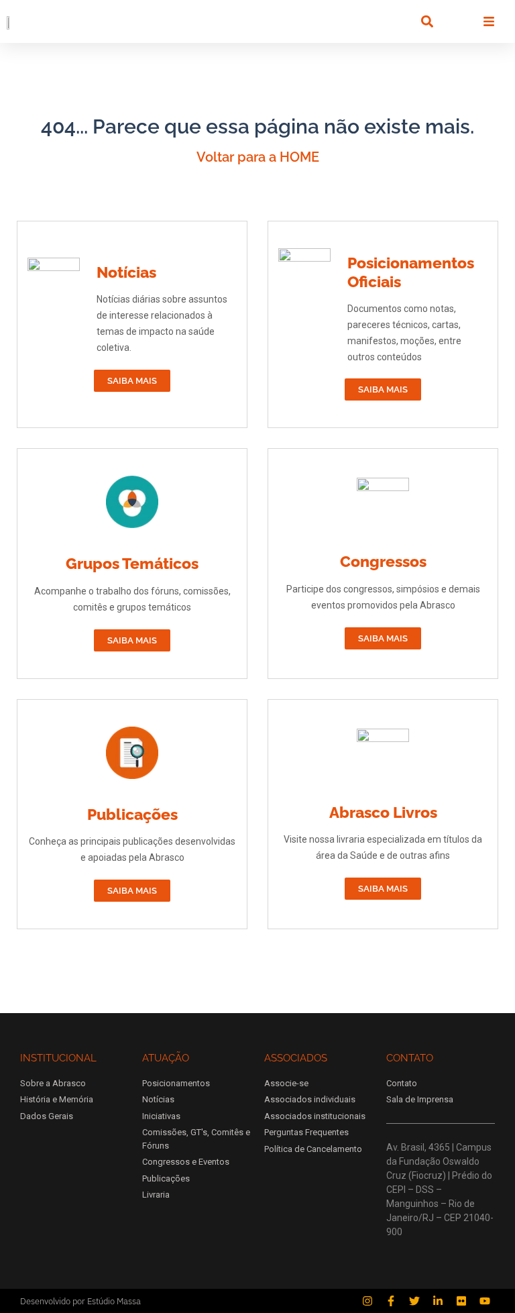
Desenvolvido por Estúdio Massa (80, 1301)
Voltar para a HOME (257, 157)
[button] (427, 22)
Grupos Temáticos (132, 563)
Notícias (126, 272)
